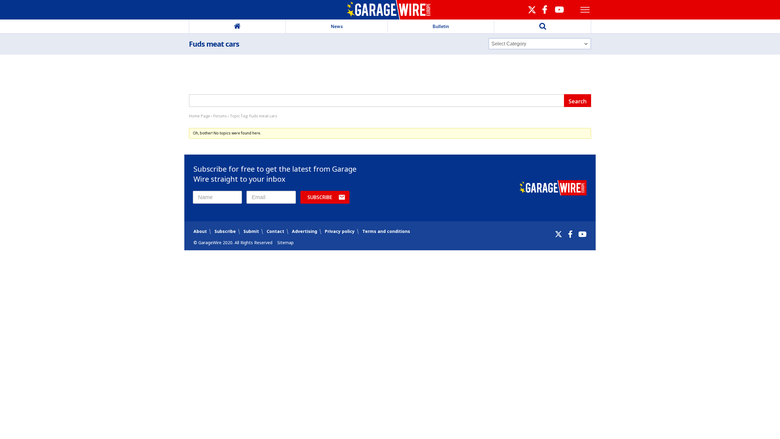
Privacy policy (340, 231)
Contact (275, 231)
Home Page (199, 116)
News (337, 26)
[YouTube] (582, 234)
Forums (220, 116)
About (200, 231)
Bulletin (441, 26)
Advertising (304, 231)
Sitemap (285, 242)
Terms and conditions (386, 231)
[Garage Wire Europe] (390, 10)
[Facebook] (570, 234)
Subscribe (319, 197)
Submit (251, 231)
